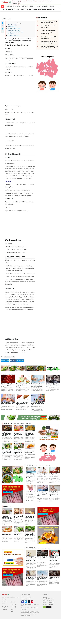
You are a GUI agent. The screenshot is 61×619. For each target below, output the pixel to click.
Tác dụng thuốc (12, 26)
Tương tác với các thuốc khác (15, 32)
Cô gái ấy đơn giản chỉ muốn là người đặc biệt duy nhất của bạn (42, 579)
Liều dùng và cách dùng (14, 30)
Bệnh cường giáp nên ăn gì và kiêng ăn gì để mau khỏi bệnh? (23, 385)
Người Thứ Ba (47, 548)
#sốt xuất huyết (39, 1)
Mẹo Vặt (11, 506)
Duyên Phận (53, 548)
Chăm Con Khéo (41, 465)
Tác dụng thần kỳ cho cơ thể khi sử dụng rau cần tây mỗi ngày (30, 534)
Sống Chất (4, 9)
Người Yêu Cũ (41, 548)
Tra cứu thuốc (8, 6)
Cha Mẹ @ (17, 9)
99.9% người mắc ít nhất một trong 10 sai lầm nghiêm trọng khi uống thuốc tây (37, 385)
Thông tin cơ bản (12, 24)
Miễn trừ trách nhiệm (48, 599)
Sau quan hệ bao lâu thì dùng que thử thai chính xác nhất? (30, 493)
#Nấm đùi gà (49, 1)
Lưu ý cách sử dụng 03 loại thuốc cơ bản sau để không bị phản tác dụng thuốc (38, 403)
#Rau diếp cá (16, 3)
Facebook (13, 360)
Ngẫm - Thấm (16, 423)
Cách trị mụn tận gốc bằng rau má (18, 533)
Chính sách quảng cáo (48, 600)
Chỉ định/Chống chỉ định (14, 28)
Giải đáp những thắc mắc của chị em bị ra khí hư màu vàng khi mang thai (30, 475)
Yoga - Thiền (28, 423)
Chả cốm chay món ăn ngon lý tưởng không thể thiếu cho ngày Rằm (29, 433)
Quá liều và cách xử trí (13, 35)
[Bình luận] (2, 31)
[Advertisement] (20, 92)
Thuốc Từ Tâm (16, 6)
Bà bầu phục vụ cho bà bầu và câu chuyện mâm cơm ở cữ (31, 578)
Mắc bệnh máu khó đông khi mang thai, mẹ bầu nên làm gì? (53, 475)
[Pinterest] (32, 601)
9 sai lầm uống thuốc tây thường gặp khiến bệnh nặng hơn (52, 385)
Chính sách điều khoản (49, 602)
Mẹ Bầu (35, 465)
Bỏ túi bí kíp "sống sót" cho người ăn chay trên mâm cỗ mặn (18, 451)
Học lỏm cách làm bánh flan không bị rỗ (7, 533)
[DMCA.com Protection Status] (47, 606)
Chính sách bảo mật (48, 604)
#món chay (23, 1)
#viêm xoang (16, 1)
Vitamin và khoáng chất (9, 356)
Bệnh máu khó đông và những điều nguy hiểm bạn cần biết (7, 385)
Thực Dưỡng (22, 423)
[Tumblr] (29, 601)
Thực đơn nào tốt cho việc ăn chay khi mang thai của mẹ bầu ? (19, 433)
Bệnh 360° (32, 6)
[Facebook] (2, 25)
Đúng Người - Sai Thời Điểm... (54, 578)
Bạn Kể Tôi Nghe (42, 9)
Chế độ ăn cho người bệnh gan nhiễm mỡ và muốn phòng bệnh (22, 403)
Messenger (21, 360)
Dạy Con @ (48, 465)
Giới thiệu (45, 597)
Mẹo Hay (29, 9)
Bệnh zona (8, 181)
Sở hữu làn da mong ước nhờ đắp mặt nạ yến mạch (18, 516)
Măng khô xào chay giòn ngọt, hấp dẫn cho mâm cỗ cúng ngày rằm (6, 433)
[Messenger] (2, 28)
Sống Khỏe (44, 6)
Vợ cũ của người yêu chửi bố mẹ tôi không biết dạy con (42, 558)
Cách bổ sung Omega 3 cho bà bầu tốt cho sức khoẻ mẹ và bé (42, 475)
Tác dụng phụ (11, 33)
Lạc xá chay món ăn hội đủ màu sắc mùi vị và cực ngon (29, 451)
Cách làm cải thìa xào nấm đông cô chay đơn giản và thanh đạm (7, 451)
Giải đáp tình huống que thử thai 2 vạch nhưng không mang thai (53, 493)
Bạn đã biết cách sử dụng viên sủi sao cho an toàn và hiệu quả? (30, 516)
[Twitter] (26, 601)
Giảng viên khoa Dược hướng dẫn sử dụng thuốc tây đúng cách (8, 403)
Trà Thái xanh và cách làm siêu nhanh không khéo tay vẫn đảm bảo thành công (7, 516)
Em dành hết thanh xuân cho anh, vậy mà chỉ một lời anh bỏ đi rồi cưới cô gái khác (31, 558)
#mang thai (31, 1)
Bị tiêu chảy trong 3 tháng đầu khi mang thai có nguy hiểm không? (42, 493)
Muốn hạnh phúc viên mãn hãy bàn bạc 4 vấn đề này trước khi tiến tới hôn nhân (54, 558)
